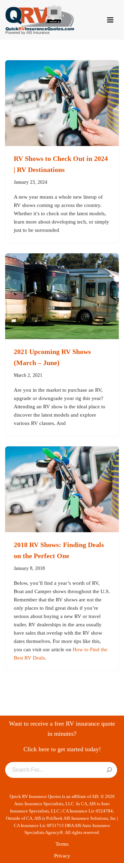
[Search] (109, 770)
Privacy (62, 856)
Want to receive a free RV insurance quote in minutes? (62, 728)
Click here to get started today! (62, 749)
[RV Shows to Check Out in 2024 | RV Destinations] (62, 103)
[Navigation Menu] (110, 19)
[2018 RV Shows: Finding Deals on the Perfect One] (62, 489)
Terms (62, 844)
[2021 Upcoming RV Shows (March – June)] (62, 296)
